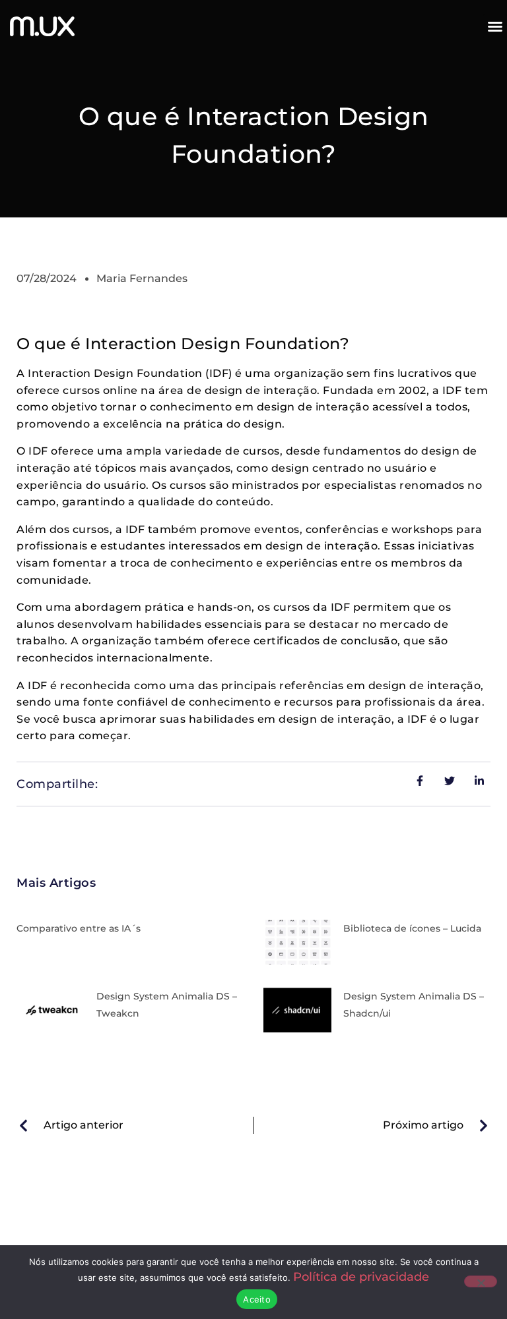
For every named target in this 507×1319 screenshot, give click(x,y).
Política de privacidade (361, 1277)
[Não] (480, 1281)
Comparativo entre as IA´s (79, 928)
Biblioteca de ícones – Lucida (412, 928)
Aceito (257, 1299)
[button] (495, 26)
